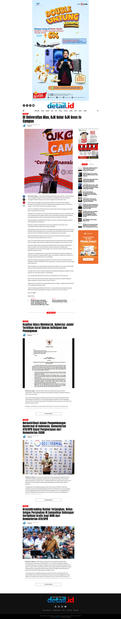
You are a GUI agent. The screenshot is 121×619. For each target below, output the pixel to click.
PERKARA (71, 110)
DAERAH (42, 110)
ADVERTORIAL (37, 110)
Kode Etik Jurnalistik (47, 610)
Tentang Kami (69, 610)
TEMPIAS (80, 110)
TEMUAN (84, 110)
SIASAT (75, 110)
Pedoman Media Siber (56, 610)
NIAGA (52, 110)
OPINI (56, 110)
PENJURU (60, 110)
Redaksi (63, 610)
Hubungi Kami (75, 610)
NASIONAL (47, 110)
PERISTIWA (66, 110)
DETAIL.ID (30, 125)
